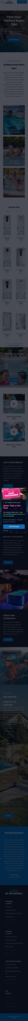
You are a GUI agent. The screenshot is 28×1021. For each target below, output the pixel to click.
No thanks (5, 530)
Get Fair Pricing (14, 526)
